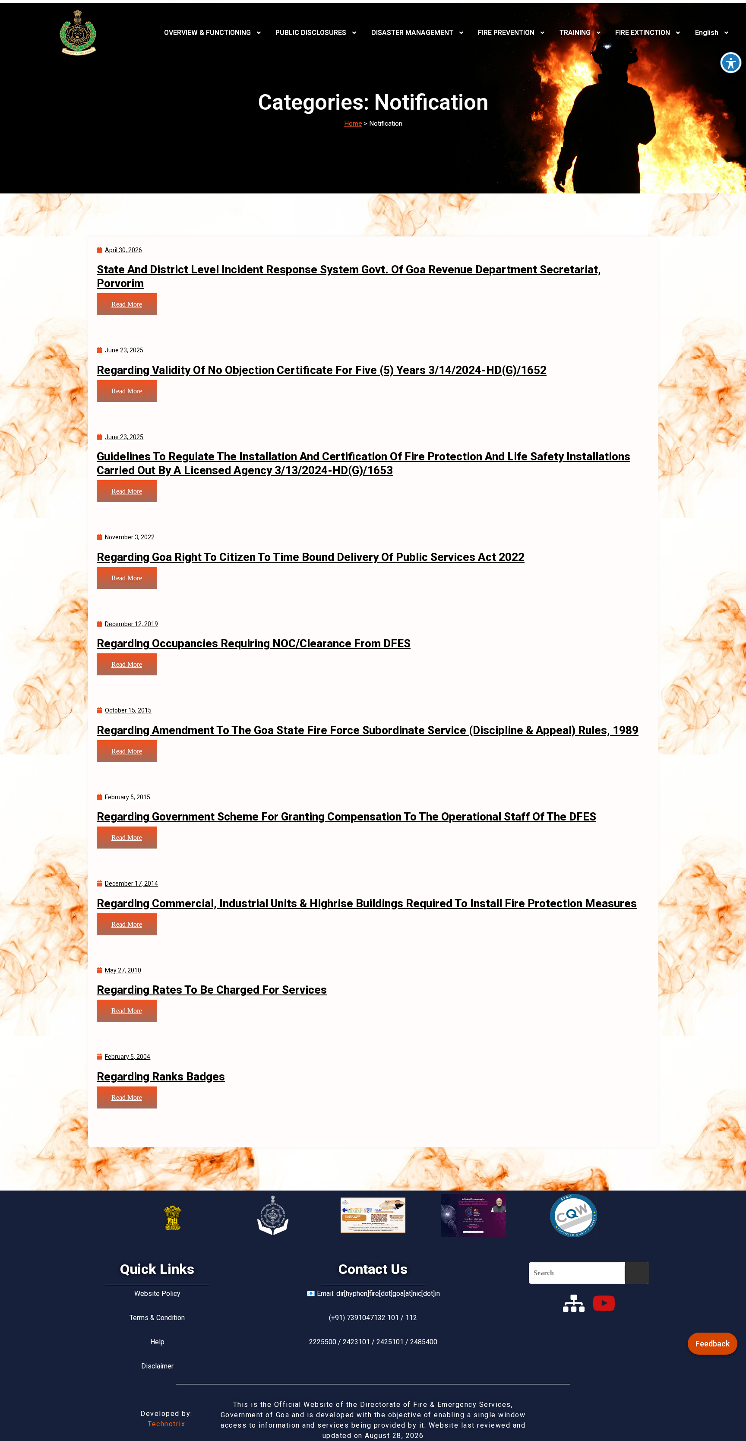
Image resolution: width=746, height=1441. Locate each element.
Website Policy (157, 1293)
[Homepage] (78, 33)
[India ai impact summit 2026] (473, 1215)
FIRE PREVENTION (506, 33)
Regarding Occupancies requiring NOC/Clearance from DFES (254, 643)
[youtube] (604, 1303)
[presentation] (213, 33)
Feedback (712, 1343)
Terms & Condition (157, 1318)
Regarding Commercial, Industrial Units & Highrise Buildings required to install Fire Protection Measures (367, 903)
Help (157, 1342)
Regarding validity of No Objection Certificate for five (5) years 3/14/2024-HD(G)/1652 (322, 370)
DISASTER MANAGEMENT (412, 33)
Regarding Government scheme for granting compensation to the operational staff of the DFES (346, 816)
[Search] (637, 1273)
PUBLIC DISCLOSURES (310, 33)
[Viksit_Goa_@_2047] (373, 1215)
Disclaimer (157, 1366)
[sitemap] (574, 1303)
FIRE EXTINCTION (642, 33)
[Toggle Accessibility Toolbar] (731, 62)
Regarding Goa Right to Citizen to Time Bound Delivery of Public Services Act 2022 (311, 557)
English (706, 33)
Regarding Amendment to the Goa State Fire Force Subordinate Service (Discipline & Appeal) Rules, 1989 (368, 730)
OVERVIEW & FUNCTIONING (207, 33)
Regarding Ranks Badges (161, 1076)
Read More (126, 304)
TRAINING (575, 33)
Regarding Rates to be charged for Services (212, 989)
